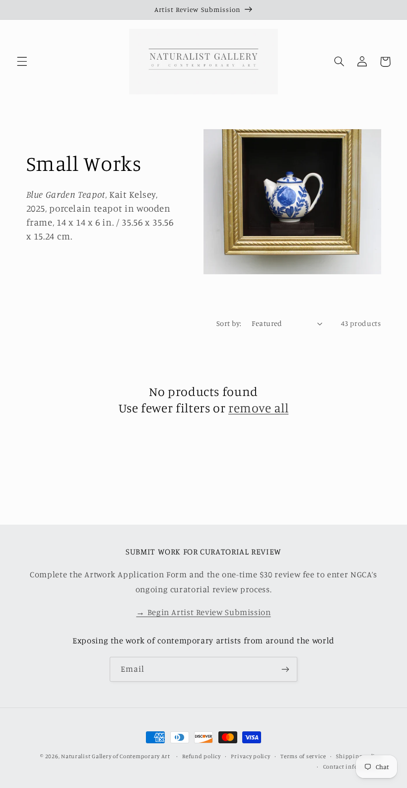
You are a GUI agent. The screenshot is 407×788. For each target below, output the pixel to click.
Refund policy (201, 756)
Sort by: (228, 323)
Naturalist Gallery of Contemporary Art (115, 756)
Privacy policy (250, 756)
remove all (258, 407)
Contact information (352, 766)
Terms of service (303, 756)
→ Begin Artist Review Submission (203, 612)
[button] (21, 61)
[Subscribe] (285, 669)
